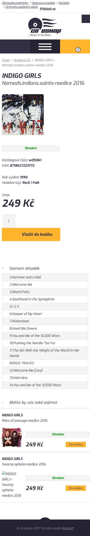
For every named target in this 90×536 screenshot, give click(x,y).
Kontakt (64, 3)
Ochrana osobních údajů (22, 7)
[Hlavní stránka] (45, 35)
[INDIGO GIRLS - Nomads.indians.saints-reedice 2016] (23, 138)
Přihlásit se (47, 9)
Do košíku (76, 444)
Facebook (86, 19)
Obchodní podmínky (15, 3)
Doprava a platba (43, 3)
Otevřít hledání (15, 46)
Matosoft (68, 528)
